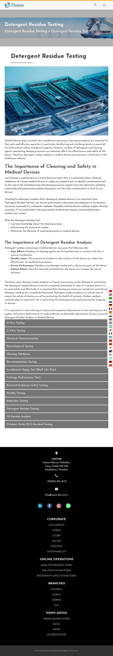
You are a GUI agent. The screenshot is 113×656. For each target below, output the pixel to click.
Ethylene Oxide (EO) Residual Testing (29, 424)
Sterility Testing (16, 393)
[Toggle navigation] (104, 5)
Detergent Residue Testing (26, 31)
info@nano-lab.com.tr (56, 495)
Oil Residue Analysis (19, 416)
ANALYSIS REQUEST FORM (56, 565)
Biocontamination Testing (22, 362)
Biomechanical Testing (20, 346)
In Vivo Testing (15, 323)
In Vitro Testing (16, 330)
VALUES (56, 541)
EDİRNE (56, 600)
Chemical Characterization (22, 338)
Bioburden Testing (17, 401)
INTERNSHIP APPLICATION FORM (56, 576)
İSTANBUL (56, 589)
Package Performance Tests (24, 377)
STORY (56, 536)
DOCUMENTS (56, 525)
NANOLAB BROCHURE (56, 619)
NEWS (56, 629)
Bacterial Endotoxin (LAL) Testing (27, 385)
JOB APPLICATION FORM (56, 570)
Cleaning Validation (18, 354)
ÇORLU (56, 595)
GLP (56, 605)
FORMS (56, 530)
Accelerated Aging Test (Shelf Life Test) (31, 370)
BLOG (56, 624)
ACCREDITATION (56, 635)
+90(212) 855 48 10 (56, 481)
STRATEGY (56, 546)
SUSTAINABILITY (56, 552)
